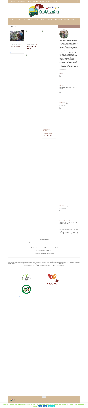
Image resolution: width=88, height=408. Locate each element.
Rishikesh (55, 263)
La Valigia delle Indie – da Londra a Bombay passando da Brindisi (49, 242)
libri (59, 262)
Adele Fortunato (33, 247)
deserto (32, 262)
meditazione (11, 264)
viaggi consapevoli (40, 265)
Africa (10, 262)
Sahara (58, 263)
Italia (57, 262)
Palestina (30, 263)
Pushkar (40, 263)
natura (27, 263)
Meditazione (13, 23)
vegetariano (30, 265)
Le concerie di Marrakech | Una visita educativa (46, 244)
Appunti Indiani (22, 262)
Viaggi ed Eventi (22, 1)
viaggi (33, 265)
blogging (29, 262)
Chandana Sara (48, 133)
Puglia (36, 20)
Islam (55, 262)
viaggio (46, 265)
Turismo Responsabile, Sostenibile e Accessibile (39, 1)
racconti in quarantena (45, 263)
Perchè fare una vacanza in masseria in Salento (68, 88)
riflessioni (51, 263)
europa (41, 262)
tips (70, 263)
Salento (61, 85)
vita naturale (14, 43)
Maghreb (65, 262)
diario (34, 262)
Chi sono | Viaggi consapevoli (24, 20)
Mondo (50, 20)
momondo (20, 263)
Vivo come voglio (15, 46)
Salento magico (67, 263)
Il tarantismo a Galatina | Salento (66, 104)
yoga (63, 265)
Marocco (71, 262)
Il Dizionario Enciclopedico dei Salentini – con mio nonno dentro (68, 222)
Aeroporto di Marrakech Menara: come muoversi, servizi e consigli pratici (46, 256)
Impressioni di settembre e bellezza (67, 207)
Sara (20, 44)
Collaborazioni (12, 1)
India (52, 262)
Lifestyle (55, 1)
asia (27, 262)
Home (11, 20)
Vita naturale (58, 20)
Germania (47, 262)
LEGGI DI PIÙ (51, 406)
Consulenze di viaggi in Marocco (46, 250)
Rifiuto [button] (45, 406)
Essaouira (37, 262)
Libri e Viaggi (62, 220)
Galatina (44, 262)
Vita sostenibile (59, 265)
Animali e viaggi (69, 20)
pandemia (33, 263)
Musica (61, 102)
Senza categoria (31, 43)
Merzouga (17, 263)
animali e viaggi (15, 262)
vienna (49, 265)
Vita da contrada (47, 135)
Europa (42, 20)
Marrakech (77, 262)
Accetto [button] (40, 406)
